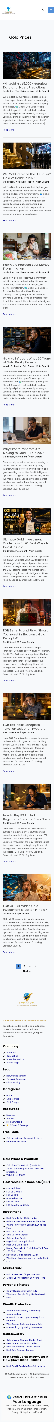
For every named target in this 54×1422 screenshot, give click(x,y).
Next (27, 971)
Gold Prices (8, 91)
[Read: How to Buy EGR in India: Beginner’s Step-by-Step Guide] (27, 797)
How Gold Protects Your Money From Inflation (26, 267)
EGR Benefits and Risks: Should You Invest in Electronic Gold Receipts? (26, 634)
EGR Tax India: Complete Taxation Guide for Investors (24, 727)
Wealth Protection (24, 91)
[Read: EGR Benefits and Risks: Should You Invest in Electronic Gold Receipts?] (27, 612)
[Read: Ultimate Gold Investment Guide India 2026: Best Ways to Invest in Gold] (27, 521)
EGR (17, 642)
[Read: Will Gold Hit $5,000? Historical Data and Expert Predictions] (27, 65)
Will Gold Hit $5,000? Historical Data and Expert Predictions (25, 86)
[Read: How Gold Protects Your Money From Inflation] (27, 246)
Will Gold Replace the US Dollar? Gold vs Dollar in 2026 (27, 176)
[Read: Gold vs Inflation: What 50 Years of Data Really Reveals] (27, 340)
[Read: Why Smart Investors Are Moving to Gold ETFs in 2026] (27, 430)
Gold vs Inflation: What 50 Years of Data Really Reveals (27, 360)
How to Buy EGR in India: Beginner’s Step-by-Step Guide (26, 817)
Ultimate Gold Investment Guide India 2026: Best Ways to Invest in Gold (26, 543)
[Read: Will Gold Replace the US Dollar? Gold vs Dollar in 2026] (27, 155)
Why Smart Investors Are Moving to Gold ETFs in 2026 (23, 451)
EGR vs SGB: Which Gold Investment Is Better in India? (25, 908)
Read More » (9, 129)
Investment (21, 456)
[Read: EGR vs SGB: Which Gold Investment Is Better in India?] (27, 887)
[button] (43, 10)
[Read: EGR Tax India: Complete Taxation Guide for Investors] (27, 706)
